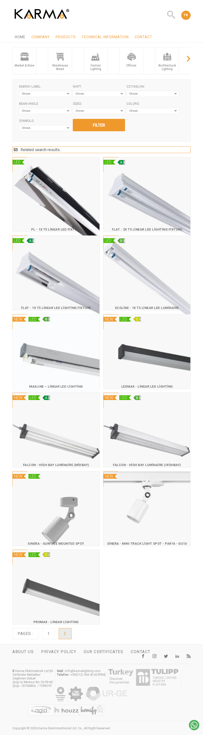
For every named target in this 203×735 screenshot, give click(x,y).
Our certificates (103, 651)
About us (23, 651)
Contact (143, 37)
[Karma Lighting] (41, 20)
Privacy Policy (58, 651)
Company (40, 37)
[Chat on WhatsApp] (194, 729)
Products (66, 37)
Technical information (105, 37)
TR (186, 15)
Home (20, 37)
